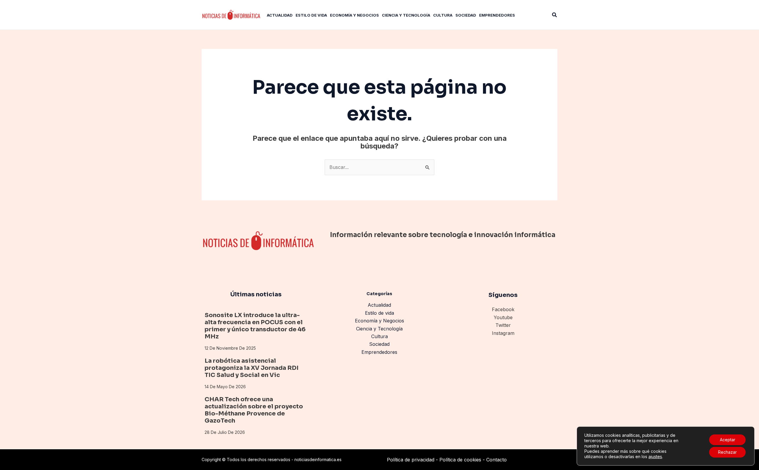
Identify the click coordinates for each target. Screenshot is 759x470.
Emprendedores (379, 352)
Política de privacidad (410, 460)
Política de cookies (460, 460)
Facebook (503, 309)
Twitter (503, 325)
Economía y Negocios (379, 321)
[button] (554, 15)
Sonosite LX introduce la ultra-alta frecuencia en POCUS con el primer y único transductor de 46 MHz (255, 325)
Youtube (503, 317)
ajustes (655, 456)
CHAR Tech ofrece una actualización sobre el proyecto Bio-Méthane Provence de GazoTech (254, 410)
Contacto (496, 460)
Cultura (379, 336)
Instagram (503, 333)
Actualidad (379, 305)
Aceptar (727, 439)
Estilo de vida (379, 313)
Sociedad (379, 344)
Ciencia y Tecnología (379, 329)
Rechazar (727, 452)
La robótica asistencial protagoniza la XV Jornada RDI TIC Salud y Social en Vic (252, 368)
